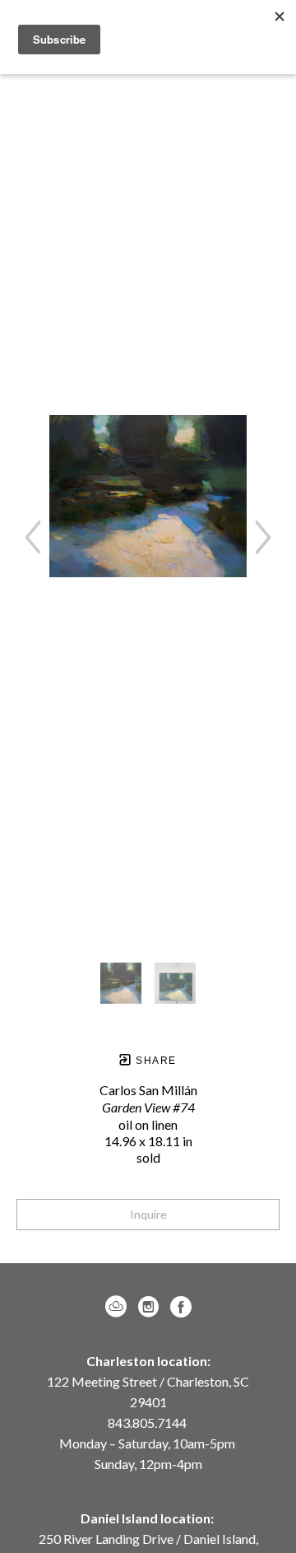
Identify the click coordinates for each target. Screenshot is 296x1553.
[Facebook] (181, 1306)
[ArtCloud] (118, 1306)
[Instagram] (151, 1306)
